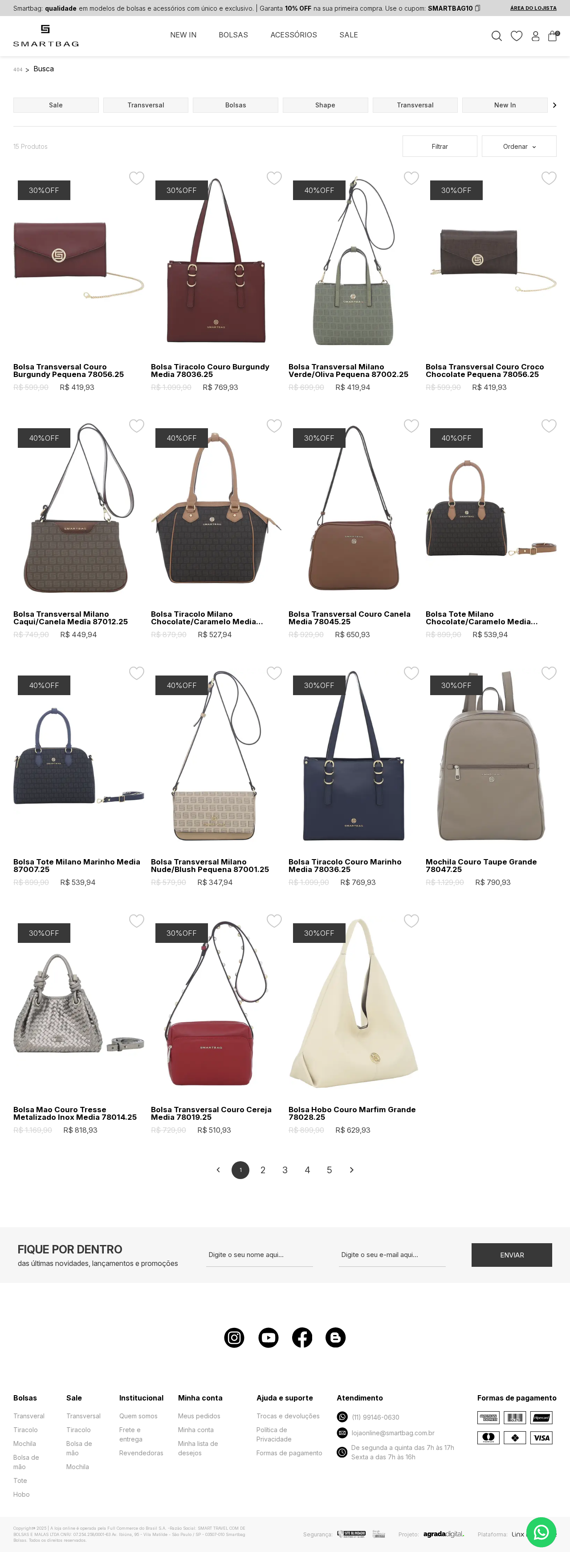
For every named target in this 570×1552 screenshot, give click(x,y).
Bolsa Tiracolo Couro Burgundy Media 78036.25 (210, 370)
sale (56, 105)
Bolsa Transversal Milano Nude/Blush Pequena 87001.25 (210, 865)
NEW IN (183, 34)
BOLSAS (233, 34)
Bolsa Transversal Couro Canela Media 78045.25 (350, 618)
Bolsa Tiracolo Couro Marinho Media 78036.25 (345, 865)
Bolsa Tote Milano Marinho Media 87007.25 (76, 865)
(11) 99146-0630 (375, 1417)
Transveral (29, 1416)
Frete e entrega (130, 1434)
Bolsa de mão (26, 1462)
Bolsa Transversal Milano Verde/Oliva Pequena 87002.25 (348, 370)
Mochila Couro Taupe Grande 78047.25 (481, 865)
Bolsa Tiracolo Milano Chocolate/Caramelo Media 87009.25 (203, 618)
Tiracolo (25, 1429)
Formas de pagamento (289, 1453)
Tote (20, 1480)
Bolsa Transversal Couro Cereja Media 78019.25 (211, 1113)
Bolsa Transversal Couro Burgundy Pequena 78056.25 (68, 370)
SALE (348, 34)
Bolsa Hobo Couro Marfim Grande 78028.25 (352, 1113)
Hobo (21, 1494)
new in (505, 105)
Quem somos (138, 1416)
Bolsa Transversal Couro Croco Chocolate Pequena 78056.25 (485, 370)
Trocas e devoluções (288, 1416)
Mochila (24, 1443)
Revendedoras (141, 1453)
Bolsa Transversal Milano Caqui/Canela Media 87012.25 (70, 618)
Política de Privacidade (274, 1434)
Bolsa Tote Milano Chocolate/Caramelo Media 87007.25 (478, 618)
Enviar (512, 1255)
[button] (555, 105)
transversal (145, 105)
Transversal (83, 1416)
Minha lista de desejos (198, 1448)
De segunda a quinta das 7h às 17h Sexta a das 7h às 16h (402, 1452)
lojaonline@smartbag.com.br (393, 1433)
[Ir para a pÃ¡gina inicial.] (46, 40)
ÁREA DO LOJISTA (533, 8)
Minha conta (196, 1429)
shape (325, 105)
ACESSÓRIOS (293, 34)
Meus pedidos (199, 1416)
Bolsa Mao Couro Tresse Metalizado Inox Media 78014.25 (75, 1113)
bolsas (235, 105)
